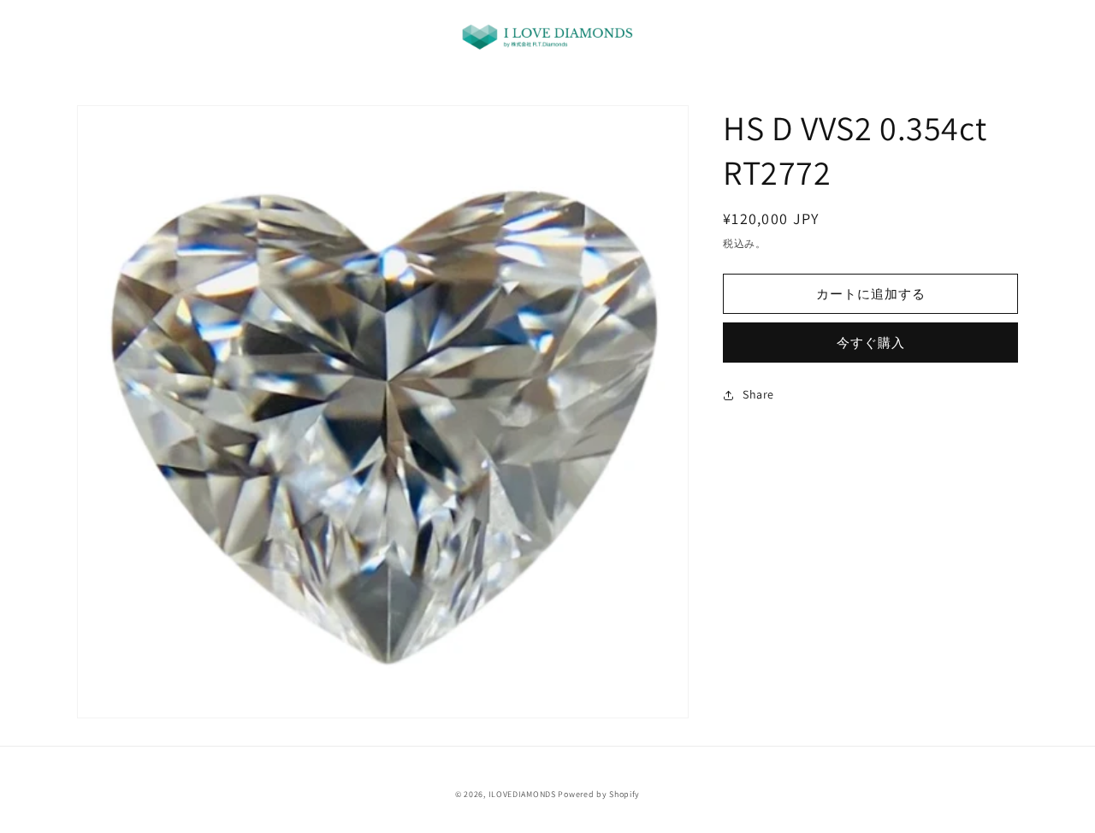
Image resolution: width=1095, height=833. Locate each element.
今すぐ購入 (871, 342)
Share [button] (758, 394)
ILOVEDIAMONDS (522, 794)
